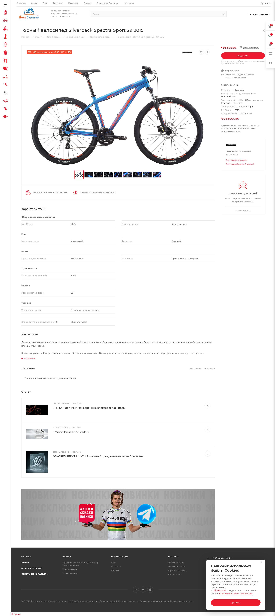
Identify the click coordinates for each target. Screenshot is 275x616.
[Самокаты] (6, 77)
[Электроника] (6, 45)
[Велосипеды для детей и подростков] (6, 29)
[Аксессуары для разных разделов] (6, 117)
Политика (116, 566)
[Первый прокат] (6, 93)
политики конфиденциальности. (235, 593)
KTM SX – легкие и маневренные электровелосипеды (89, 407)
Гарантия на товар (177, 570)
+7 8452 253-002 (259, 14)
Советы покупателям (35, 574)
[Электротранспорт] (6, 13)
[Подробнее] (207, 405)
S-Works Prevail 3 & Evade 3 (71, 432)
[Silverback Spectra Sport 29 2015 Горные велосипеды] (118, 112)
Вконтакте (136, 589)
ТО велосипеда (70, 573)
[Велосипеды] (6, 21)
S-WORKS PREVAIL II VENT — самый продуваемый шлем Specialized (99, 456)
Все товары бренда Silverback (240, 164)
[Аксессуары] (6, 37)
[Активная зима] (6, 85)
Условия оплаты (176, 562)
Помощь (173, 557)
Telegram (143, 589)
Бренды (115, 570)
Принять (236, 602)
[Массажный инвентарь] (6, 109)
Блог (113, 562)
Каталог (26, 557)
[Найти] (223, 14)
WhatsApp (150, 589)
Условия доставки (176, 566)
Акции (25, 562)
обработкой (219, 590)
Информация (119, 557)
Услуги (67, 557)
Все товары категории (236, 160)
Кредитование (70, 569)
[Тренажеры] (6, 61)
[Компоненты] (6, 101)
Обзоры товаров (31, 568)
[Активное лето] (6, 69)
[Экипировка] (6, 53)
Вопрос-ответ (174, 574)
